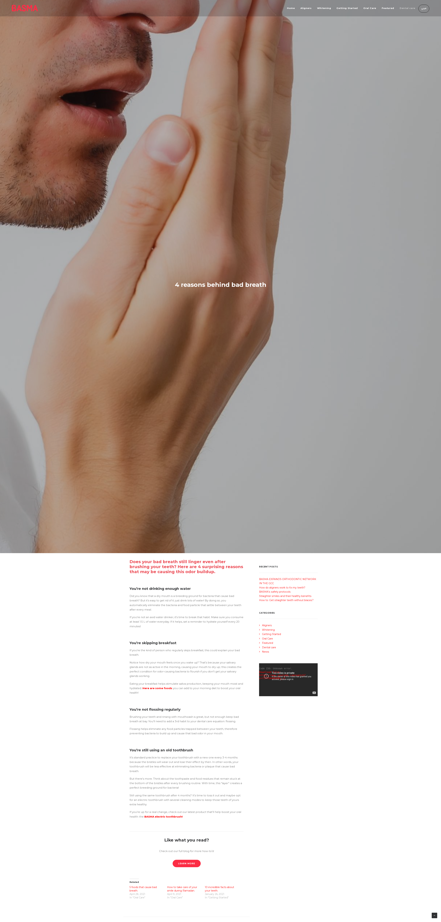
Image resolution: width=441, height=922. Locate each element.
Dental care (407, 8)
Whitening (324, 8)
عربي (424, 8)
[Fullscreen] (315, 693)
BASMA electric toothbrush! (163, 816)
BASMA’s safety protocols (275, 591)
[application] (288, 679)
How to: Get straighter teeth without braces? (286, 600)
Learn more (186, 863)
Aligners (306, 8)
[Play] (261, 693)
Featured (388, 8)
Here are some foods (157, 688)
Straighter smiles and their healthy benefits (285, 596)
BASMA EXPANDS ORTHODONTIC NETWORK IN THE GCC (287, 581)
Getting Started (347, 8)
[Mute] (310, 693)
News (265, 651)
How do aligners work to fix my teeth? (282, 587)
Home (291, 8)
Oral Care (369, 8)
